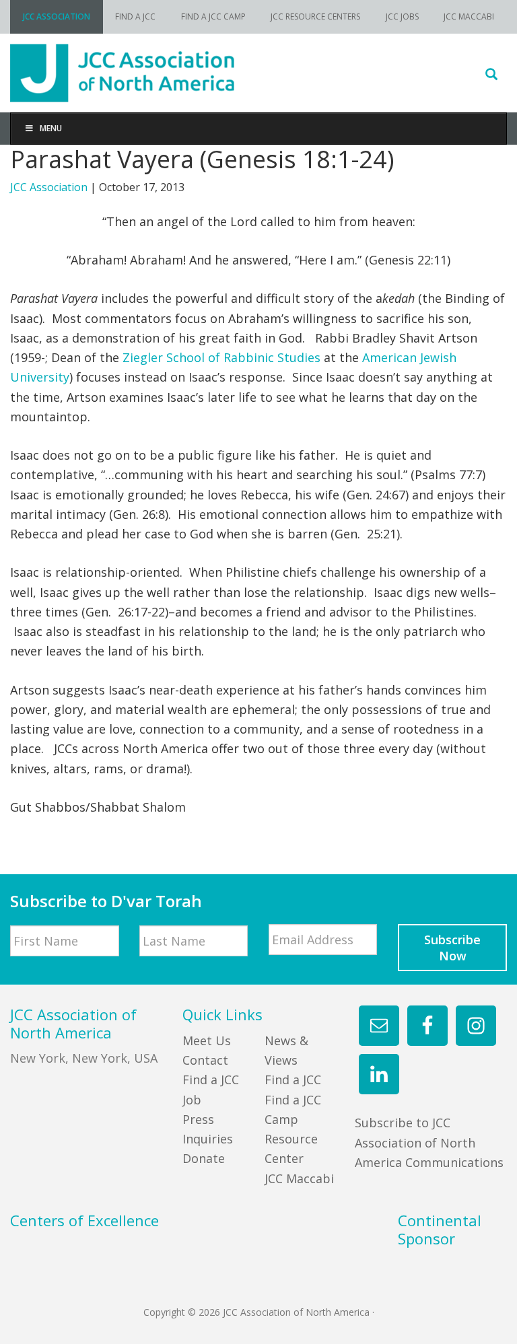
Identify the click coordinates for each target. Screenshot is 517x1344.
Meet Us (206, 1040)
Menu (51, 128)
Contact (205, 1060)
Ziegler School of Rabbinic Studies (221, 357)
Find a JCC (293, 1079)
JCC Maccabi (299, 1178)
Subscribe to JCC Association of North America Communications (429, 1142)
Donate (203, 1158)
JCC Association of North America (258, 73)
